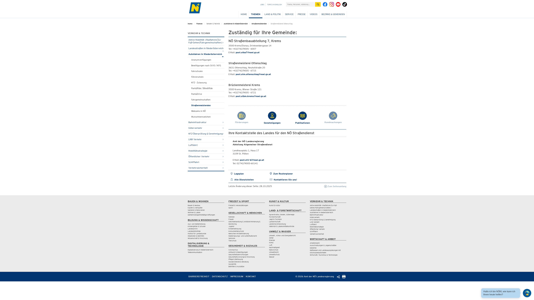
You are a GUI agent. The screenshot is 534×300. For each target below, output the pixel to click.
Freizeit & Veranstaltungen (238, 205)
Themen (255, 14)
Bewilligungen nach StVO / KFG (206, 65)
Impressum (236, 276)
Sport (230, 208)
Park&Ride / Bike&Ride (202, 88)
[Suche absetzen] (318, 4)
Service (289, 14)
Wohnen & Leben (194, 212)
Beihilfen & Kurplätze (236, 266)
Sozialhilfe (232, 264)
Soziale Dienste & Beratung (238, 262)
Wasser (271, 257)
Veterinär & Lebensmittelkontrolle (281, 226)
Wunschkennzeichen (201, 117)
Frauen (231, 219)
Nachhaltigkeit (274, 247)
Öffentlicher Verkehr (198, 156)
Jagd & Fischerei (275, 219)
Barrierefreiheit (198, 276)
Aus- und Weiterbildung (196, 224)
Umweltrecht (274, 252)
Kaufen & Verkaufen (195, 208)
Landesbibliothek (194, 231)
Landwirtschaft (274, 222)
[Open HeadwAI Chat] (527, 293)
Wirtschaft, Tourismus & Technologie (323, 255)
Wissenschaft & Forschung (198, 238)
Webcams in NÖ (198, 111)
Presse (302, 14)
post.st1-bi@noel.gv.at (252, 160)
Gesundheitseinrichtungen (238, 254)
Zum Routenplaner (283, 173)
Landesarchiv (193, 229)
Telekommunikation (195, 252)
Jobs (262, 4)
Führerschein (197, 77)
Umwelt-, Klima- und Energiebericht (282, 235)
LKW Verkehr (195, 139)
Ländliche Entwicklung (277, 224)
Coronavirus (233, 250)
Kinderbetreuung (234, 229)
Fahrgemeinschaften (201, 99)
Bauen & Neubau (194, 205)
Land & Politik (272, 14)
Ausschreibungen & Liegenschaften (323, 245)
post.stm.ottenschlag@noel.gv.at (253, 74)
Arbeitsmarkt (315, 243)
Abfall (271, 238)
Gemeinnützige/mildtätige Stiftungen (201, 215)
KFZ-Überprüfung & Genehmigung (205, 133)
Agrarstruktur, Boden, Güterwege (281, 214)
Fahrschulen (197, 71)
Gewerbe (313, 248)
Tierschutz (232, 241)
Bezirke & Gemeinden (333, 14)
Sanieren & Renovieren (196, 210)
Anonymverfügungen (201, 60)
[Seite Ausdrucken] (343, 277)
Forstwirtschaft (274, 217)
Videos (313, 14)
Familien (231, 217)
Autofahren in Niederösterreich (236, 24)
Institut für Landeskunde (197, 233)
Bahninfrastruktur (197, 122)
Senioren (231, 238)
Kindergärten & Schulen (197, 226)
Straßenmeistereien (259, 24)
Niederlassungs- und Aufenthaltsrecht (242, 236)
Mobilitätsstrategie (197, 150)
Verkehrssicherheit (198, 168)
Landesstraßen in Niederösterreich (205, 48)
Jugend (231, 226)
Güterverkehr (195, 128)
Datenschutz (220, 276)
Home (244, 14)
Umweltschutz (274, 254)
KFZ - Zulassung (199, 82)
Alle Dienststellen (244, 179)
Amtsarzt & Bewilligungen (238, 252)
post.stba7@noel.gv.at (247, 52)
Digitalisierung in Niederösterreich (200, 250)
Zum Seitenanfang (336, 186)
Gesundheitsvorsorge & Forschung (241, 257)
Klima (271, 243)
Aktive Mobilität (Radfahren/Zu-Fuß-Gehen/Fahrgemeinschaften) (205, 41)
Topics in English (274, 4)
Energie (272, 240)
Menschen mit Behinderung (238, 233)
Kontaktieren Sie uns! (285, 179)
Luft (270, 245)
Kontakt (251, 276)
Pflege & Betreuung (235, 259)
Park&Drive (196, 94)
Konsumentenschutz (236, 231)
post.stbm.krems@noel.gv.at (251, 96)
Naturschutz (273, 250)
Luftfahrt (193, 145)
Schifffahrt (193, 162)
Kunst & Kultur (274, 205)
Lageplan (239, 173)
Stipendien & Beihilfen (196, 236)
